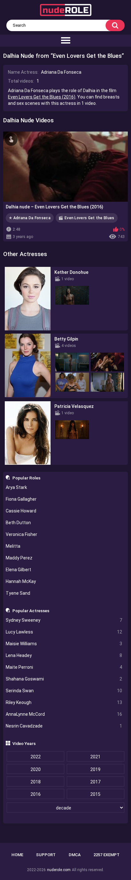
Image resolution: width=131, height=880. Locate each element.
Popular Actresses (30, 610)
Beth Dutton (18, 522)
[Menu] (65, 41)
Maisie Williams (64, 643)
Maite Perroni (64, 667)
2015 (95, 794)
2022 (36, 756)
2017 (95, 781)
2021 (95, 756)
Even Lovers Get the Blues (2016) (41, 96)
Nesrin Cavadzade (64, 725)
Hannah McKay (21, 581)
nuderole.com (59, 870)
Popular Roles (26, 477)
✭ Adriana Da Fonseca (30, 218)
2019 (95, 769)
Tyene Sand (18, 593)
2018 (36, 781)
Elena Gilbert (18, 569)
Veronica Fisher (21, 534)
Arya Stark (16, 487)
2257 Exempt (106, 854)
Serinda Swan (64, 690)
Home (17, 854)
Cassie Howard (21, 510)
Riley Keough (64, 702)
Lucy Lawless (64, 631)
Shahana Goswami (64, 678)
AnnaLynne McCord (64, 714)
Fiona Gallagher (21, 499)
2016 (36, 794)
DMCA (75, 854)
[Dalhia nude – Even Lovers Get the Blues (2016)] (65, 167)
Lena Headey (64, 655)
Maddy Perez (19, 557)
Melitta (13, 546)
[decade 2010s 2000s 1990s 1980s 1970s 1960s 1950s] (66, 807)
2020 (36, 769)
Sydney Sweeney (64, 620)
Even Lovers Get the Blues (89, 218)
